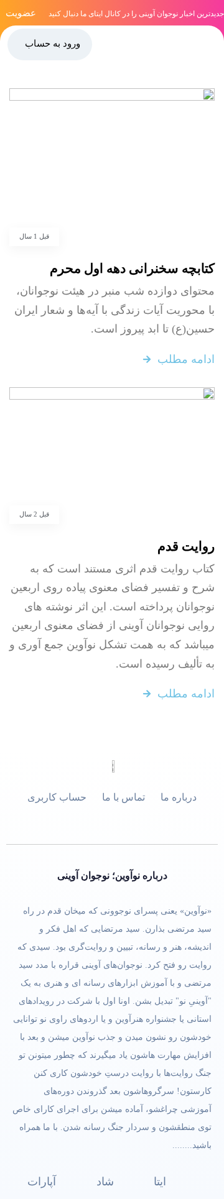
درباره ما (179, 797)
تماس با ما (123, 797)
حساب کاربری (56, 797)
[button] (209, 43)
